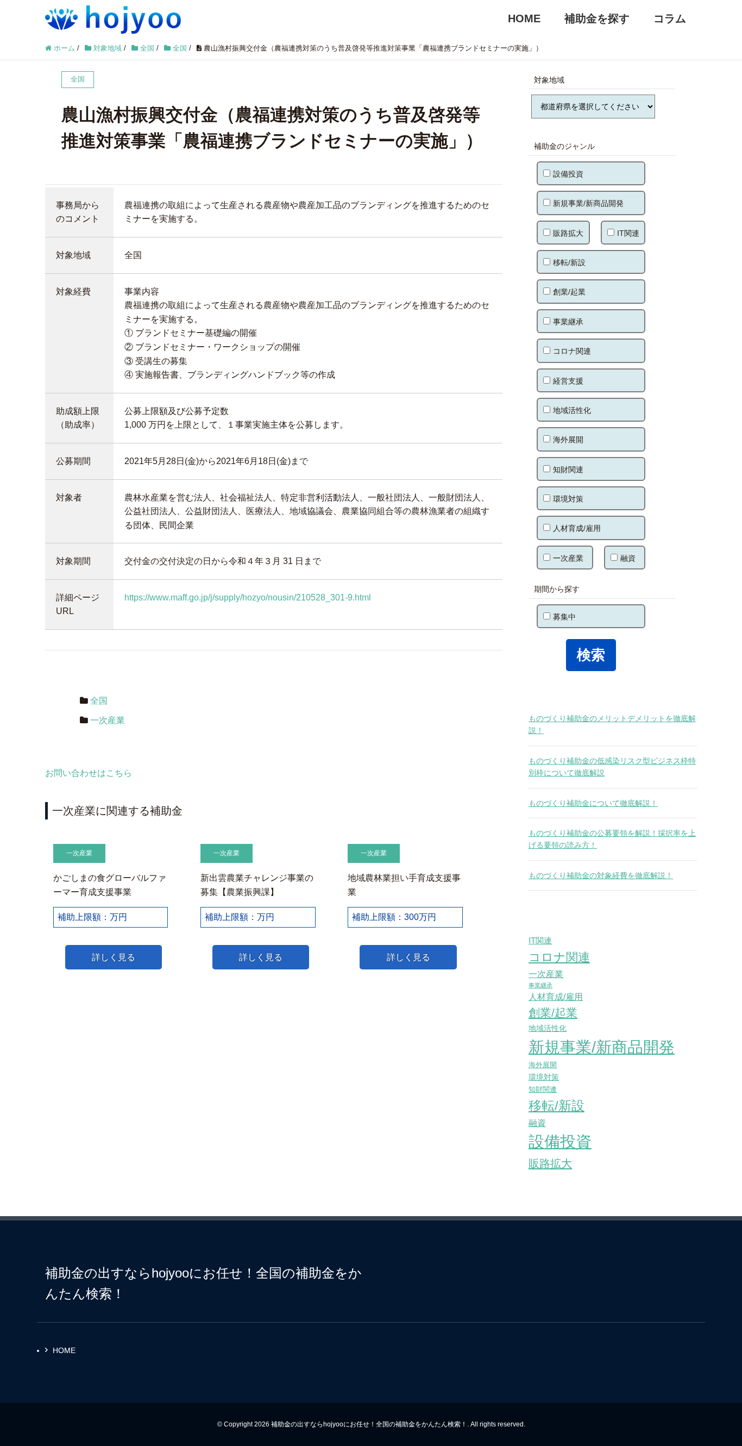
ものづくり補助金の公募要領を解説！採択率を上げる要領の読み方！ (612, 839)
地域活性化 (572, 410)
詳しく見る (113, 957)
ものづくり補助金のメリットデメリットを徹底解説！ (612, 724)
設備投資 (568, 174)
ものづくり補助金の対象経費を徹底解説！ (601, 875)
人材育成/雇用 (577, 528)
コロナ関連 (572, 351)
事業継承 (568, 321)
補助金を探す (597, 18)
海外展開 (568, 439)
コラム (669, 18)
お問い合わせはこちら (88, 773)
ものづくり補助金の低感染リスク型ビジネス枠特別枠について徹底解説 (612, 766)
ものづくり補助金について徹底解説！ (593, 803)
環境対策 (568, 498)
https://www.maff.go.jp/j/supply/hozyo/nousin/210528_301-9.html (247, 597)
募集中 (564, 616)
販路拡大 (568, 233)
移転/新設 (569, 262)
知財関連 (568, 469)
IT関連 (628, 233)
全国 (99, 700)
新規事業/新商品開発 (588, 203)
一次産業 (107, 720)
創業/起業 (569, 291)
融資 (628, 558)
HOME (524, 18)
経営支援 (568, 381)
